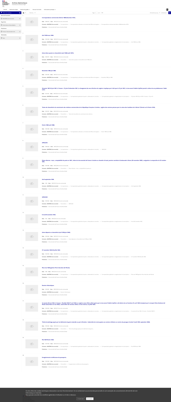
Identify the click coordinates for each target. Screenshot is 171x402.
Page (93, 12)
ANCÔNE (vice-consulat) (8, 18)
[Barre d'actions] (169, 12)
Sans (4, 38)
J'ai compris (89, 398)
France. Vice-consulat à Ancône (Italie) (11, 31)
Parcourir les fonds (37, 9)
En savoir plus (81, 398)
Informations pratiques (49, 9)
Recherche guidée (24, 9)
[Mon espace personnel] (167, 9)
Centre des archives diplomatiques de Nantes (13, 25)
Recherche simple (14, 9)
